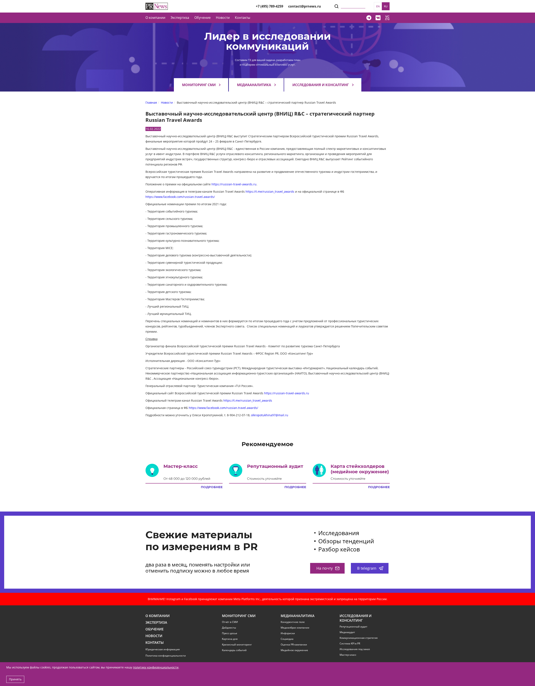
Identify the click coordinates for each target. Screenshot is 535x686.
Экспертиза (156, 622)
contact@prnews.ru (304, 6)
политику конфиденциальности (155, 667)
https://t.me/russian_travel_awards (270, 191)
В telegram (366, 568)
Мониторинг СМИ (199, 85)
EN (378, 6)
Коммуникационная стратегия (359, 638)
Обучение (202, 17)
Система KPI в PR (350, 643)
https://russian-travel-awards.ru (233, 184)
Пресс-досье (229, 633)
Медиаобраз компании (295, 627)
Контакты (242, 17)
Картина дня (230, 639)
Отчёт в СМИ (230, 622)
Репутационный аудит (353, 626)
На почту (324, 568)
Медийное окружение (294, 650)
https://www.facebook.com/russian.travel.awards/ (180, 197)
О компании (155, 17)
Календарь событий (234, 650)
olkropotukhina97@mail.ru (269, 415)
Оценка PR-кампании (294, 644)
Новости (223, 17)
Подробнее (212, 487)
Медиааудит (347, 632)
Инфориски (288, 633)
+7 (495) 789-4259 (269, 6)
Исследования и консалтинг (320, 85)
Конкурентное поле (293, 622)
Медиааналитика (254, 85)
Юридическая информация (162, 649)
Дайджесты (229, 627)
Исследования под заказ (355, 649)
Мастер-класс (348, 655)
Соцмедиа (287, 639)
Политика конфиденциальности (165, 655)
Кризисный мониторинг (237, 644)
